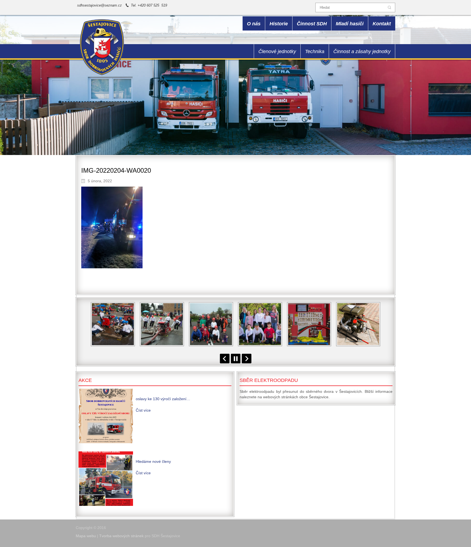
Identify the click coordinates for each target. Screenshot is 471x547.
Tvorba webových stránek (121, 536)
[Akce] (105, 416)
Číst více (143, 410)
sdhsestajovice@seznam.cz (99, 5)
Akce (85, 380)
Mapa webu (86, 536)
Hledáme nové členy (153, 461)
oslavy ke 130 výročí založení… (163, 399)
